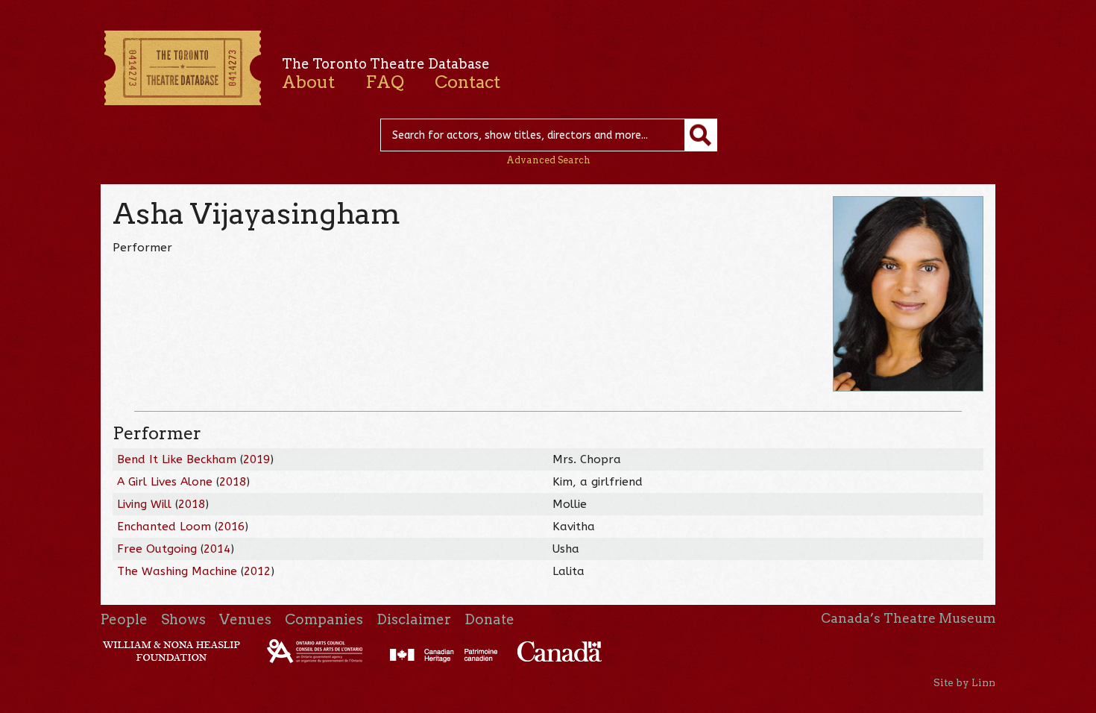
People (124, 619)
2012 (257, 571)
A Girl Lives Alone (164, 482)
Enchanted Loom (164, 526)
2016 (231, 526)
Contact (467, 82)
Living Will (144, 504)
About (308, 82)
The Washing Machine (177, 571)
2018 (232, 482)
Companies (324, 619)
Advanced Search (548, 160)
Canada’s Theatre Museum (908, 618)
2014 (217, 549)
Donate (489, 619)
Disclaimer (414, 619)
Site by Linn (964, 682)
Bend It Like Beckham (176, 459)
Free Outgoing (157, 549)
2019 (256, 459)
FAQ (384, 82)
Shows (183, 619)
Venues (245, 619)
